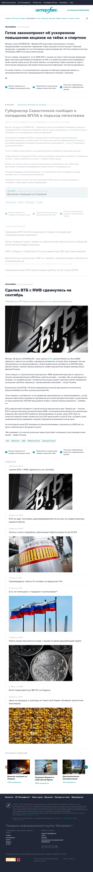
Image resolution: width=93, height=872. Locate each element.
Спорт (38, 18)
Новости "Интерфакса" (48, 833)
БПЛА (20, 202)
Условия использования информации (46, 859)
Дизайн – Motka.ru (69, 859)
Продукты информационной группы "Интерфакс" (39, 826)
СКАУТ (8, 840)
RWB (23, 441)
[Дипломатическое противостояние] (74, 774)
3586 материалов (42, 783)
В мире (22, 18)
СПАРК (8, 835)
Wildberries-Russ (34, 441)
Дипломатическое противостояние (71, 777)
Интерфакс (46, 10)
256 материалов (69, 782)
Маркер (8, 842)
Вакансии (48, 797)
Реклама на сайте (62, 797)
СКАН (43, 836)
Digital (58, 18)
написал (69, 143)
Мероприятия (77, 797)
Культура (44, 18)
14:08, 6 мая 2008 (23, 27)
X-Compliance (10, 838)
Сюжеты (72, 18)
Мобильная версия (9, 3)
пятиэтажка (29, 202)
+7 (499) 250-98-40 (67, 818)
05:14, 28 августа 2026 (55, 105)
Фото (78, 18)
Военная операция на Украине (32, 105)
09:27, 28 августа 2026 (25, 284)
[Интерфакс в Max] (56, 846)
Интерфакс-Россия (50, 3)
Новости (64, 18)
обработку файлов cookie (30, 815)
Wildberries (15, 441)
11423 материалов (14, 782)
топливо (39, 202)
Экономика (30, 18)
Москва (52, 18)
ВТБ (49, 359)
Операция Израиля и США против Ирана (44, 778)
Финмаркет (64, 3)
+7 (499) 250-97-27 (18, 820)
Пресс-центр (37, 797)
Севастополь (11, 202)
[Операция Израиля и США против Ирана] (46, 774)
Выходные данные (40, 861)
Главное (8, 18)
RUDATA (44, 838)
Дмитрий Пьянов (48, 441)
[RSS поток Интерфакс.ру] (53, 846)
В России (15, 18)
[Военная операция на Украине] (18, 774)
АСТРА (8, 844)
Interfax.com (37, 3)
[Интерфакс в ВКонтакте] (49, 846)
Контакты (9, 797)
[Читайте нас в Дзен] (42, 846)
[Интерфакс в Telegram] (46, 846)
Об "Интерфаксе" (24, 3)
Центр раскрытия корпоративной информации (52, 841)
